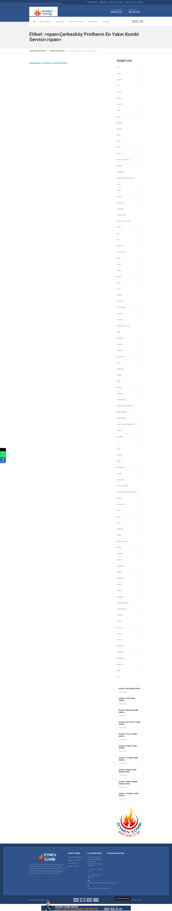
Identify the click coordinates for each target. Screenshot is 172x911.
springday (120, 578)
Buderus (120, 166)
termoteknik (121, 609)
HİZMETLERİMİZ (92, 2)
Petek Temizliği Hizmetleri (127, 492)
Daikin (119, 190)
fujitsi (119, 313)
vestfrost (121, 646)
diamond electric (123, 221)
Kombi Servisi (122, 412)
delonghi (120, 209)
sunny (119, 584)
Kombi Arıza (121, 400)
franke (119, 295)
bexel (119, 141)
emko (119, 258)
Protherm (120, 504)
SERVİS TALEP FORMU (116, 2)
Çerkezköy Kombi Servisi (126, 178)
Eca (118, 233)
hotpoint (120, 357)
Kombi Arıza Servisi (74, 860)
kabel (119, 381)
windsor (120, 664)
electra (120, 246)
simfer (119, 572)
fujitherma (121, 307)
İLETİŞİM (140, 2)
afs (118, 67)
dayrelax (120, 203)
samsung (120, 529)
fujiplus (120, 301)
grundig (120, 338)
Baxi (118, 116)
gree (118, 332)
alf (118, 86)
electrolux (121, 252)
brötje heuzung (123, 159)
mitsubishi (121, 467)
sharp (119, 547)
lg (117, 443)
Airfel (119, 73)
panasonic (121, 480)
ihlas (119, 363)
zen (118, 677)
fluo (118, 289)
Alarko (119, 79)
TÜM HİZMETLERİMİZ (75, 857)
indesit (119, 375)
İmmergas (120, 369)
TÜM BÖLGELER (130, 2)
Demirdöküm (121, 215)
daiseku (120, 196)
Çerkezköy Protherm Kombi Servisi (48, 63)
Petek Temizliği (122, 486)
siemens (120, 553)
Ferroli (119, 270)
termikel (120, 597)
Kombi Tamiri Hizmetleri (125, 424)
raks (118, 510)
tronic (119, 621)
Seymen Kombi (122, 541)
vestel (119, 640)
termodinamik (122, 603)
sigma (119, 560)
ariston (120, 104)
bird (118, 147)
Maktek (119, 455)
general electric (123, 326)
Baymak (119, 129)
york (118, 670)
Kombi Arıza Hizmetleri (125, 406)
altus (119, 92)
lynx (118, 449)
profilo (119, 498)
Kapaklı (119, 387)
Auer (118, 110)
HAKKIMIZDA (103, 2)
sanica (119, 535)
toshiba (120, 615)
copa (118, 184)
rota (118, 523)
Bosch (119, 153)
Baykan (119, 123)
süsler (119, 590)
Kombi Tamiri (121, 418)
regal (119, 517)
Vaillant (120, 627)
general (120, 320)
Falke (119, 264)
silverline (120, 566)
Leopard (120, 437)
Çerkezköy (121, 172)
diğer (119, 227)
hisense (119, 344)
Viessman (120, 652)
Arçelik (119, 98)
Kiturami (120, 393)
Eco (118, 240)
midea (119, 461)
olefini (119, 473)
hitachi (119, 350)
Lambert (120, 430)
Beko (118, 135)
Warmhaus (121, 658)
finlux (119, 276)
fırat (119, 283)
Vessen (119, 634)
